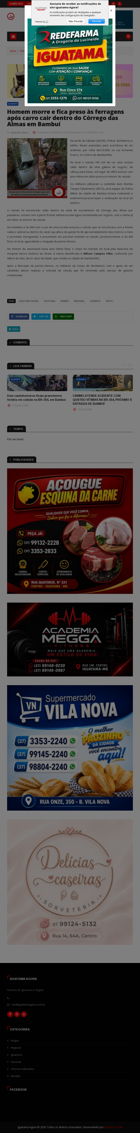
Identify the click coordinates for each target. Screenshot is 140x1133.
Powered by (40, 21)
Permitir (96, 21)
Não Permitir (76, 21)
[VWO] (49, 21)
